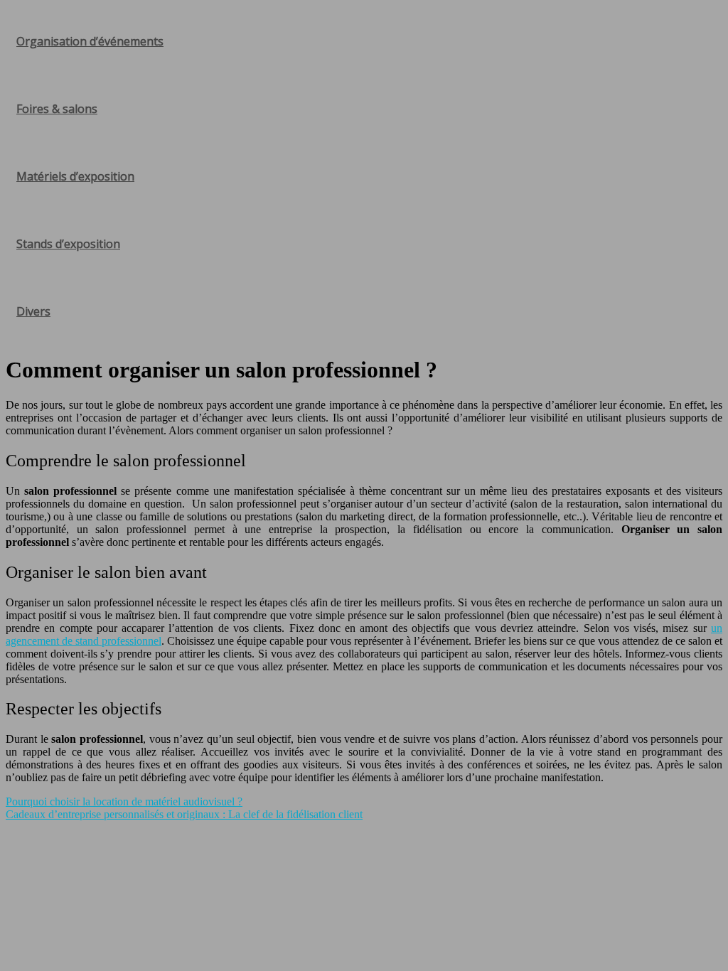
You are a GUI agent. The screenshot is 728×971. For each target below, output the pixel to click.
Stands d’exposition (68, 244)
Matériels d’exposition (75, 176)
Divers (33, 311)
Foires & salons (56, 109)
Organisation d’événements (90, 41)
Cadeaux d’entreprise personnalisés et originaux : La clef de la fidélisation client (184, 814)
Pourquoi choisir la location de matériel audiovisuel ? (124, 801)
